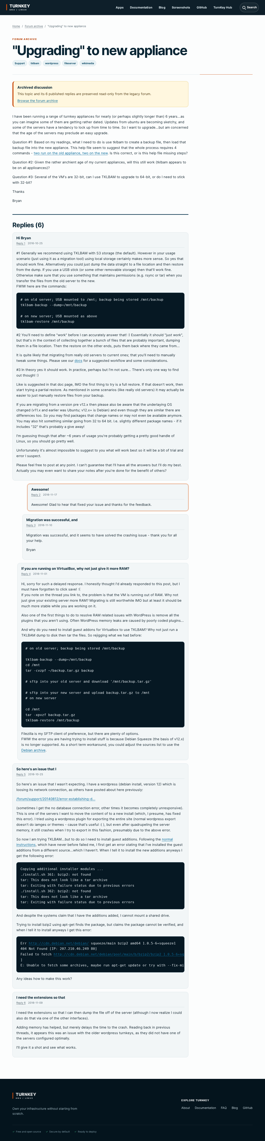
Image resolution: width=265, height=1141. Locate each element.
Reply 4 (26, 573)
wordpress (51, 63)
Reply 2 (36, 494)
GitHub (202, 7)
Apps (120, 7)
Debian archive (33, 750)
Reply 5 (21, 774)
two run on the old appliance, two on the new (71, 153)
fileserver (70, 63)
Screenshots (181, 7)
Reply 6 (21, 1002)
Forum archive (34, 26)
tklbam (35, 63)
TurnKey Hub (222, 7)
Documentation (141, 7)
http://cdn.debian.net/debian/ (59, 943)
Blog (162, 7)
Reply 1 (20, 243)
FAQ (224, 1108)
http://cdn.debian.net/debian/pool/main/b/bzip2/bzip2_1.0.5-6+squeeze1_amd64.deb (135, 954)
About (185, 1108)
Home (16, 26)
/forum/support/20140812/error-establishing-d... (55, 799)
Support (20, 63)
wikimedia (88, 63)
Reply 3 (31, 525)
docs (78, 361)
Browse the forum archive (37, 101)
